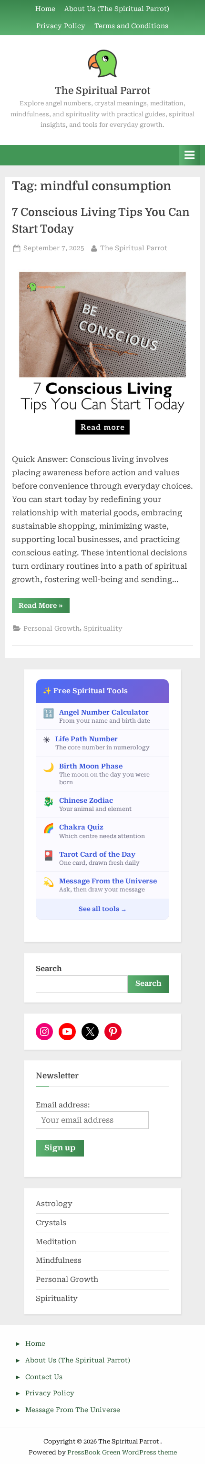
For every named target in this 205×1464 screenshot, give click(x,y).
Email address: (63, 1105)
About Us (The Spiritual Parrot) (116, 8)
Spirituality (103, 628)
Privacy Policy (60, 26)
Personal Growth (51, 628)
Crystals (51, 1222)
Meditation (56, 1242)
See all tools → (103, 908)
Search (49, 968)
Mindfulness (59, 1260)
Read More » (44, 607)
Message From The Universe (72, 1409)
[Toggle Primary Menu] (189, 155)
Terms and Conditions (131, 26)
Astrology (54, 1203)
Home (45, 8)
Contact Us (43, 1377)
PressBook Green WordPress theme (122, 1452)
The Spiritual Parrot (102, 90)
